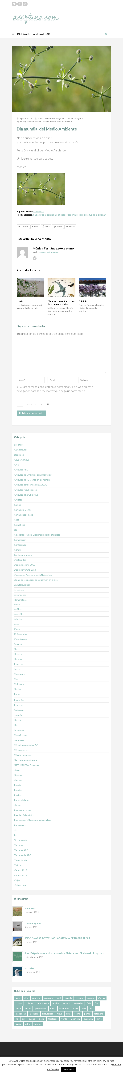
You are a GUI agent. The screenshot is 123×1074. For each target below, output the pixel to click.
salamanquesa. (33, 923)
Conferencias (21, 544)
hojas (53, 1008)
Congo (17, 549)
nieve (17, 770)
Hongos (18, 659)
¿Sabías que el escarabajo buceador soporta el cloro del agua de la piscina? (69, 214)
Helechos (19, 654)
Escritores (19, 589)
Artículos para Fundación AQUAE (30, 484)
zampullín (88, 1018)
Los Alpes (19, 730)
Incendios (19, 700)
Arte (16, 464)
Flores (17, 649)
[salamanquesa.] (17, 926)
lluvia (75, 1008)
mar (91, 1008)
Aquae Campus (21, 459)
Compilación (20, 539)
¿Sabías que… (20, 885)
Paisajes (18, 790)
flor (96, 1003)
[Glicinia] (92, 287)
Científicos (19, 524)
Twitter (18, 865)
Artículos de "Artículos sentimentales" (33, 474)
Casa (16, 519)
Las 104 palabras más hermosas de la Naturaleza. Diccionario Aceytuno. (64, 953)
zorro (99, 1018)
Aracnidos (19, 614)
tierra (41, 1018)
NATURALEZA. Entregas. (26, 765)
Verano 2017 (20, 870)
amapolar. (30, 908)
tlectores (52, 1018)
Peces (17, 694)
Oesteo (18, 780)
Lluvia (20, 301)
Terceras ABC (21, 850)
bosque (79, 998)
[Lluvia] (30, 287)
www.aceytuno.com (48, 252)
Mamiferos (19, 674)
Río (15, 835)
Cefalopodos (20, 634)
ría (15, 830)
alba (26, 998)
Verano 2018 (20, 875)
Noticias (18, 775)
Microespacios (21, 750)
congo (19, 1003)
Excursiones (20, 594)
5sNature (19, 444)
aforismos (19, 454)
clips (16, 529)
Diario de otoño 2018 (24, 564)
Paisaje (17, 785)
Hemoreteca (20, 599)
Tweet (24, 226)
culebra (29, 1003)
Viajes (17, 880)
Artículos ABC (21, 469)
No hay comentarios (46, 121)
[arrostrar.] (17, 972)
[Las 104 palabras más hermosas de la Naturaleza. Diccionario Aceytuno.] (17, 957)
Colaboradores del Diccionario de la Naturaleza (37, 534)
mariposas (19, 740)
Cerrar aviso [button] (68, 1069)
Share (72, 226)
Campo (17, 504)
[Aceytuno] (36, 15)
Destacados (20, 559)
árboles (37, 1024)
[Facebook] (19, 4)
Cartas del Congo (23, 509)
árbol (27, 1024)
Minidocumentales (23, 755)
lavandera (64, 1008)
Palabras (18, 795)
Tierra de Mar (21, 860)
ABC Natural (20, 449)
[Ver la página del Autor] (22, 252)
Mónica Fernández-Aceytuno (51, 118)
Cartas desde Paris (23, 514)
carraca (90, 998)
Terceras (18, 845)
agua (18, 998)
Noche (17, 689)
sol (23, 1018)
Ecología (18, 644)
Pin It (59, 226)
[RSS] (25, 4)
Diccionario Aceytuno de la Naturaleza (33, 574)
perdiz (87, 1013)
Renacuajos (20, 825)
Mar (16, 679)
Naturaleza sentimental (25, 760)
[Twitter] (14, 4)
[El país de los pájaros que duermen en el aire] (61, 287)
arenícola (48, 998)
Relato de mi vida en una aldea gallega (32, 820)
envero (66, 1003)
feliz (89, 1003)
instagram (19, 710)
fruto (18, 1008)
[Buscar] (106, 34)
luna (84, 1008)
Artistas (18, 499)
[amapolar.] (17, 911)
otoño (77, 1013)
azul (59, 998)
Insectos (18, 664)
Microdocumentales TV (26, 745)
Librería (17, 720)
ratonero (98, 1013)
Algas (17, 604)
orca (68, 1013)
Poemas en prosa (22, 810)
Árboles (18, 619)
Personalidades (21, 800)
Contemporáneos (23, 554)
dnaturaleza (43, 1003)
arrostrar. (30, 968)
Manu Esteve (20, 735)
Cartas (101, 998)
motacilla (34, 1013)
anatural (36, 998)
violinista (75, 1018)
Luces (17, 669)
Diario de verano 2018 (25, 569)
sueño (32, 1018)
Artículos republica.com (25, 489)
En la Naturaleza (22, 584)
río (17, 1018)
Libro (16, 725)
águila (18, 1024)
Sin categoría (77, 118)
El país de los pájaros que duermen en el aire (61, 302)
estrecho (78, 1003)
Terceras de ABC (22, 855)
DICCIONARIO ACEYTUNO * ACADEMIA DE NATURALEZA (57, 938)
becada (68, 998)
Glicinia (83, 301)
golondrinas (40, 1008)
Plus (47, 226)
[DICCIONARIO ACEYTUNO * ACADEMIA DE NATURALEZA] (17, 941)
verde (64, 1018)
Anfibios (18, 609)
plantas (17, 805)
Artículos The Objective (26, 494)
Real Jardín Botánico (24, 815)
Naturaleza (38, 211)
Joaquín (18, 715)
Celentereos (20, 639)
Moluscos (19, 684)
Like (36, 226)
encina (56, 1003)
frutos (28, 1008)
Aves (16, 624)
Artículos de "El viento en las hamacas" (33, 479)
